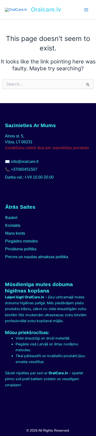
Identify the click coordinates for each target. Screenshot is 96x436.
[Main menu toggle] (86, 9)
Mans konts (15, 233)
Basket (11, 218)
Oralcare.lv (46, 9)
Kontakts (12, 225)
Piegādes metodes (21, 241)
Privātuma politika (20, 249)
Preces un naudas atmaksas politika (36, 257)
